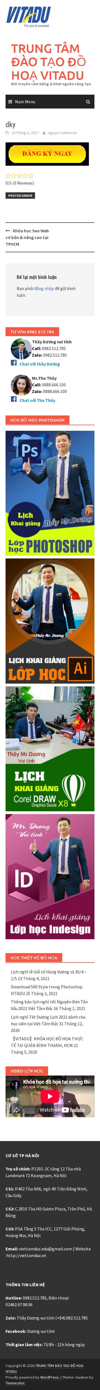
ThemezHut (15, 1383)
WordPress (49, 1377)
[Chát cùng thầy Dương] (21, 348)
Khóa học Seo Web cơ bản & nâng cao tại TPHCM (27, 237)
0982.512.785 (53, 348)
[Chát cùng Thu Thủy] (21, 384)
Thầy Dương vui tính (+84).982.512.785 (52, 1318)
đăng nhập (44, 288)
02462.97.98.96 (19, 1304)
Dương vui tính (41, 1331)
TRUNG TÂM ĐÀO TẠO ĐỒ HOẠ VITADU (48, 62)
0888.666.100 (55, 391)
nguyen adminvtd (62, 132)
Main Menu (25, 101)
